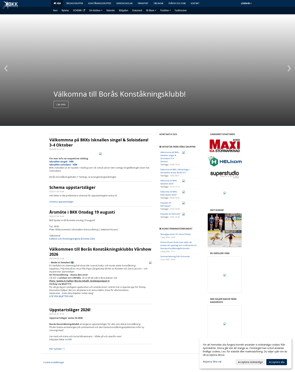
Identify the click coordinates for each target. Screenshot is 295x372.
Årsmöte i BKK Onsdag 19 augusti (82, 212)
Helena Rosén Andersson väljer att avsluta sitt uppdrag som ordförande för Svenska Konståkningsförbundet (178, 245)
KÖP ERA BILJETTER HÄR (61, 296)
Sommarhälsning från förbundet (175, 256)
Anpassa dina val (212, 361)
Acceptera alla (276, 362)
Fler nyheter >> (57, 348)
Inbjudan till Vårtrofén (170, 214)
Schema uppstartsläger (72, 187)
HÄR (69, 339)
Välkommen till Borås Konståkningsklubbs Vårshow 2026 (100, 251)
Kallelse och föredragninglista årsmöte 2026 (72, 238)
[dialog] (245, 353)
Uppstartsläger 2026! (69, 309)
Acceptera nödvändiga (250, 362)
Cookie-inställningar (53, 362)
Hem (58, 3)
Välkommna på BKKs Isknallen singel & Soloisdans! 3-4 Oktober (98, 142)
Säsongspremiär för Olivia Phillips (175, 234)
